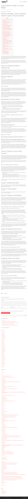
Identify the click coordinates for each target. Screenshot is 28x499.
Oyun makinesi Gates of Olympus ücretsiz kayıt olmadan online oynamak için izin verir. (7, 29)
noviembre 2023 (3, 336)
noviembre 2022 (3, 348)
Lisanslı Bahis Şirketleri (5, 52)
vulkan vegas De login (4, 466)
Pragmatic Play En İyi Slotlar (6, 33)
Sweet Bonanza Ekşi (5, 39)
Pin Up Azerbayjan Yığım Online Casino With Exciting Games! (9, 321)
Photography (3, 443)
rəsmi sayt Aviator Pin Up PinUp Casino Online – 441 (8, 453)
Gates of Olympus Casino (6, 51)
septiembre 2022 (4, 350)
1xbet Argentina (3, 379)
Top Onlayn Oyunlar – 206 (5, 459)
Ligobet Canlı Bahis (5, 24)
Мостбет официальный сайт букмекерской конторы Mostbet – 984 (10, 473)
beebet (2, 403)
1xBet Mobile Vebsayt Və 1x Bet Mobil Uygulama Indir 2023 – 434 (9, 388)
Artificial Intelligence (4, 397)
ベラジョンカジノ (4, 485)
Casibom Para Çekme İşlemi (6, 36)
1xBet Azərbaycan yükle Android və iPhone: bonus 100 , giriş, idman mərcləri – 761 (11, 381)
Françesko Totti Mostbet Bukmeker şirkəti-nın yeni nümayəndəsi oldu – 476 (10, 414)
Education (3, 412)
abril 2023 (3, 342)
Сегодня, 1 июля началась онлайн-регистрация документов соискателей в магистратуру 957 (12, 478)
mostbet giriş (3, 428)
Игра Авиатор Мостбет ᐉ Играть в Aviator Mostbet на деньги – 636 (10, 472)
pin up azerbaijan (4, 446)
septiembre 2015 (4, 363)
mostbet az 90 (3, 425)
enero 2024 (3, 334)
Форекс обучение (4, 482)
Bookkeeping (3, 406)
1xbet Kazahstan (4, 387)
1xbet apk (3, 378)
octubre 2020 (3, 359)
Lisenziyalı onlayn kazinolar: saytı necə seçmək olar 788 (8, 420)
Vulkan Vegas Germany (4, 467)
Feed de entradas (4, 491)
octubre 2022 (3, 349)
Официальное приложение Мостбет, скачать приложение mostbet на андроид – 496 (12, 477)
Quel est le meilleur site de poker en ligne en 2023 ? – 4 (8, 452)
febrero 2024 (3, 333)
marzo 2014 (3, 366)
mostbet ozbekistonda (4, 434)
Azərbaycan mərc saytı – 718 (5, 399)
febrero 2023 (3, 344)
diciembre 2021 (3, 357)
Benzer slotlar (4, 38)
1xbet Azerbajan (3, 380)
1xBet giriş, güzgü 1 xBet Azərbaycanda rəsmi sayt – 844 (8, 386)
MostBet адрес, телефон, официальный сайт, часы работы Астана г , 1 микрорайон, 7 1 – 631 (13, 440)
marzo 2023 (3, 343)
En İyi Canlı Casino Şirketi (6, 53)
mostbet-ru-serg (4, 441)
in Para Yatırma (4, 37)
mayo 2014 (3, 364)
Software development (4, 457)
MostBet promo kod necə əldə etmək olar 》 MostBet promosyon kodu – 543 (11, 435)
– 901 (2, 373)
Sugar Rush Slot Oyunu (5, 45)
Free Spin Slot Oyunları (5, 48)
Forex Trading (3, 413)
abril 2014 (3, 365)
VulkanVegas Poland (4, 468)
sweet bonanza (3, 458)
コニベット (3, 484)
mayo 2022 (3, 355)
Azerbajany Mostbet (4, 398)
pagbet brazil (3, 442)
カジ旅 (2, 483)
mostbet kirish (3, 432)
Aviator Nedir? (4, 20)
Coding (2, 410)
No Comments (10, 9)
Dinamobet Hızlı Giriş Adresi (6, 21)
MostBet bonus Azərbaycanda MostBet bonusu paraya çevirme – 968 (10, 427)
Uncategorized (3, 461)
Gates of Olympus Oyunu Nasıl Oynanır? (7, 25)
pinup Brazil (3, 450)
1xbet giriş (3, 385)
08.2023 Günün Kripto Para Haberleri (7, 41)
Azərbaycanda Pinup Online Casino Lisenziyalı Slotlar (8, 323)
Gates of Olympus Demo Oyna (6, 31)
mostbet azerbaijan (4, 426)
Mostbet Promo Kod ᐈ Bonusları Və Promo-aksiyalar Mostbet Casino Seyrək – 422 (11, 436)
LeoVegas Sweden (4, 419)
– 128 (2, 371)
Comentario (2, 300)
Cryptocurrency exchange (4, 411)
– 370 (2, 372)
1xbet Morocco (3, 389)
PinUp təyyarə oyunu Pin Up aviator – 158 (6, 451)
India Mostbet (3, 418)
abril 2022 (3, 356)
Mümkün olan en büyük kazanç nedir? (7, 32)
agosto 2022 (3, 351)
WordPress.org (3, 493)
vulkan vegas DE (4, 465)
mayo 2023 (3, 341)
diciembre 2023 (3, 335)
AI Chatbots (3, 396)
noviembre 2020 (3, 358)
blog (2, 405)
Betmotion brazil (4, 404)
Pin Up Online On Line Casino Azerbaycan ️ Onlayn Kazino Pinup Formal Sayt (10, 322)
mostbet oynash (3, 433)
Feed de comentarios (4, 492)
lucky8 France (3, 421)
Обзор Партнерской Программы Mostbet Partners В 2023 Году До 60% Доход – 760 (12, 476)
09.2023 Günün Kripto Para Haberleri (7, 40)
